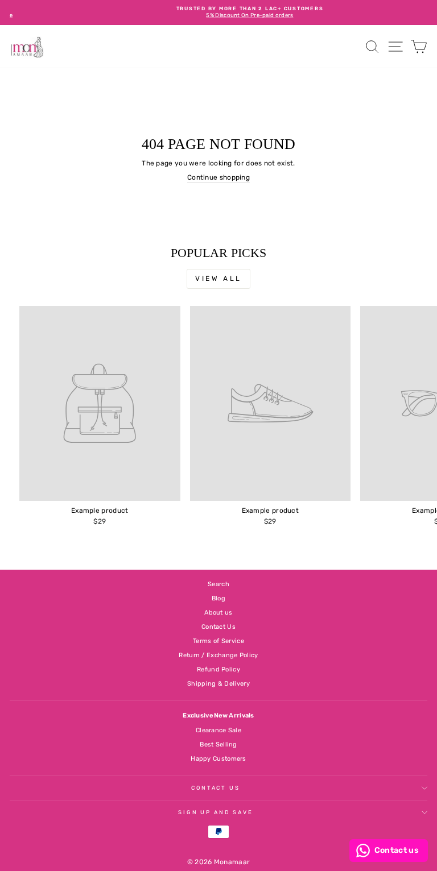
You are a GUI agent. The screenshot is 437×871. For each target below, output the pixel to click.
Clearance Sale (218, 730)
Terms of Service (218, 641)
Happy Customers (218, 758)
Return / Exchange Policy (218, 655)
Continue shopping (218, 177)
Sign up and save (215, 812)
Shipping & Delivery (218, 683)
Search (218, 584)
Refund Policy (218, 669)
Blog (218, 598)
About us (218, 612)
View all (218, 279)
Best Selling (218, 744)
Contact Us (218, 627)
